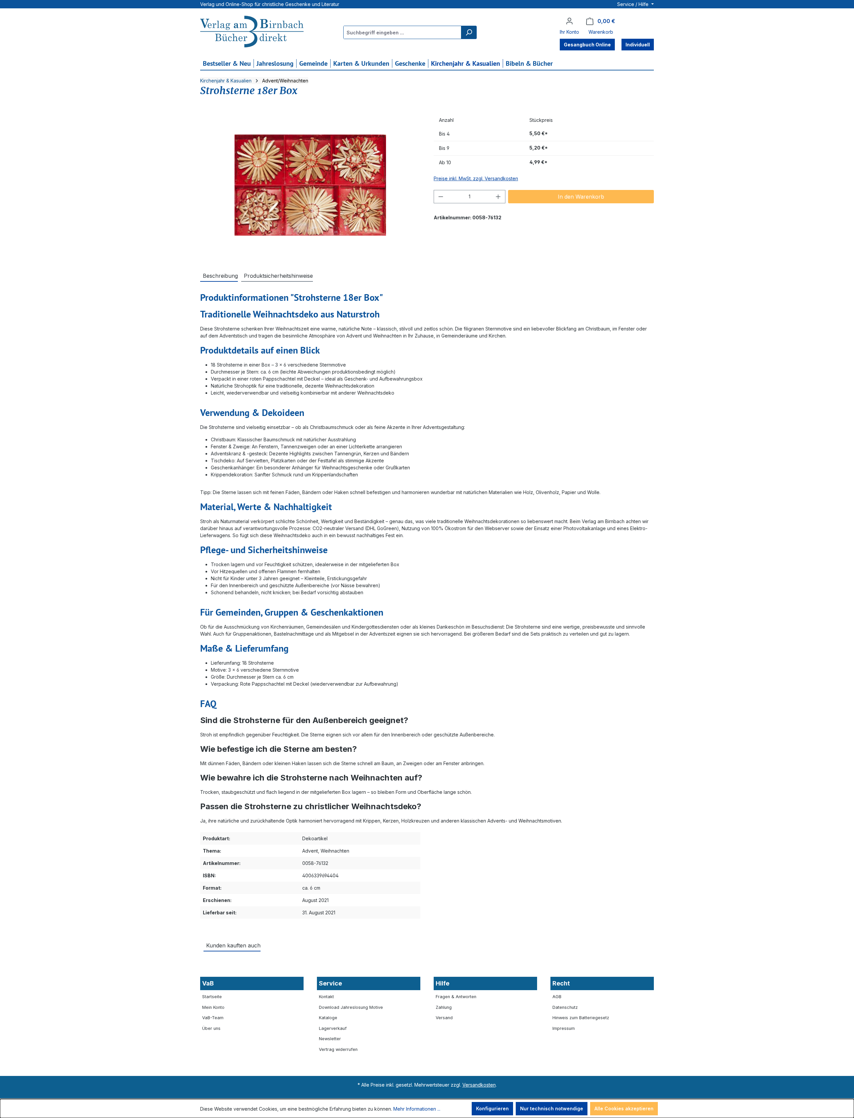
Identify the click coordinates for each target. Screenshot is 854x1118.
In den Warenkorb (581, 196)
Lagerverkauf (333, 1028)
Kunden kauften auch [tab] (233, 945)
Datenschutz (565, 1007)
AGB (556, 996)
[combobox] (402, 32)
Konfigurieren (492, 1108)
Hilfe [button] (442, 983)
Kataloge (328, 1017)
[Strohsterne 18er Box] (310, 185)
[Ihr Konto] (569, 21)
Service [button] (330, 983)
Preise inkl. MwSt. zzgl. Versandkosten (476, 178)
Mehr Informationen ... (416, 1109)
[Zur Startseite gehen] (252, 32)
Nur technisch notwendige (551, 1108)
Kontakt (326, 996)
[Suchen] (468, 32)
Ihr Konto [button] (569, 32)
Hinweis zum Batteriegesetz (580, 1017)
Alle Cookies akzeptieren (624, 1108)
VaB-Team (213, 1017)
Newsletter (330, 1038)
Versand (444, 1017)
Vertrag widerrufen (338, 1049)
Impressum (563, 1028)
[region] (310, 185)
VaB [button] (208, 983)
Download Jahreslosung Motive (351, 1007)
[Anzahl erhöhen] (498, 196)
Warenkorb (600, 32)
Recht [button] (561, 983)
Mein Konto (213, 1007)
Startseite (212, 996)
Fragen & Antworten (456, 996)
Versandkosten (479, 1085)
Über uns (211, 1028)
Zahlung (444, 1007)
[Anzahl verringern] (441, 196)
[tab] (219, 275)
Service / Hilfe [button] (633, 4)
